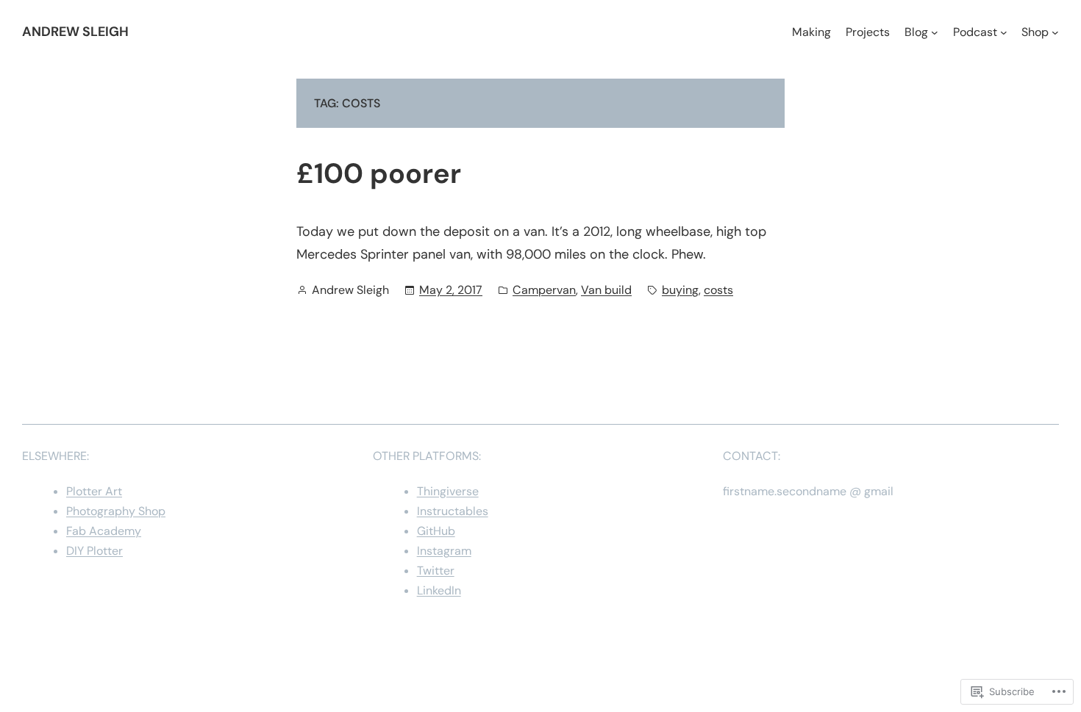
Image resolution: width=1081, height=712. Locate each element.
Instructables (452, 511)
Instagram (444, 550)
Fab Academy (103, 531)
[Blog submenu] (934, 32)
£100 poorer (378, 174)
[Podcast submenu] (1003, 32)
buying (680, 290)
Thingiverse (448, 491)
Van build (606, 290)
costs (718, 290)
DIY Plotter (94, 550)
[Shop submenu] (1055, 32)
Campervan (544, 290)
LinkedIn (439, 590)
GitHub (436, 531)
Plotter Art (94, 491)
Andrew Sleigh (75, 31)
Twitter (435, 570)
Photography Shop (115, 511)
